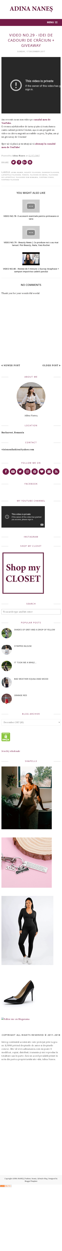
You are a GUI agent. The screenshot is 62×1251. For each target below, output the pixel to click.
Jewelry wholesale (10, 751)
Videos (25, 175)
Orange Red (20, 695)
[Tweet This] (13, 162)
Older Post (50, 365)
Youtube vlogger (10, 180)
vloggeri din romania (27, 177)
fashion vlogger (50, 172)
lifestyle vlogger (11, 175)
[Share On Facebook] (19, 162)
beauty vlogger (32, 172)
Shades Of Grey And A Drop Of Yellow (34, 629)
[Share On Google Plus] (24, 162)
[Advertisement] (31, 1099)
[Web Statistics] (6, 1186)
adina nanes (17, 172)
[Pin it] (30, 162)
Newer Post (12, 365)
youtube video (46, 177)
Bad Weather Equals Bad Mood (31, 678)
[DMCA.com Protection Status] (5, 740)
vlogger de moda (39, 175)
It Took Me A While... (25, 662)
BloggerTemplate (31, 1181)
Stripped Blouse (23, 646)
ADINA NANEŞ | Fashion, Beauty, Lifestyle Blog (29, 1179)
